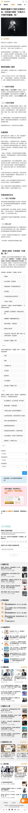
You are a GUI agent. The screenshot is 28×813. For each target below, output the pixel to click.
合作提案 (13, 802)
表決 (24, 473)
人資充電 (13, 4)
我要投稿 (6, 802)
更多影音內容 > (23, 742)
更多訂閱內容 (24, 667)
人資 (3, 526)
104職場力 (10, 511)
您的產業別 (4, 463)
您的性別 (3, 450)
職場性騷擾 (7, 526)
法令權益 (19, 4)
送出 (14, 555)
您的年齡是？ (4, 457)
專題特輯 (6, 4)
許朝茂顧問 (6, 39)
